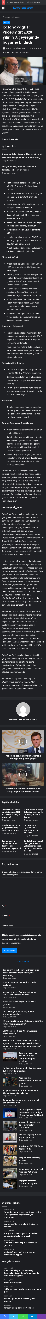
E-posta (6, 916)
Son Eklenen (23, 961)
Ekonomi (16, 17)
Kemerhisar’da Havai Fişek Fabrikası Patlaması (31, 1170)
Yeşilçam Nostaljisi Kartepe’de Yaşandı (28, 1182)
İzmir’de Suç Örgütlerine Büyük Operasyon (30, 1136)
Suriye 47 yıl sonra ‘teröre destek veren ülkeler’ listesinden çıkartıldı (21, 1091)
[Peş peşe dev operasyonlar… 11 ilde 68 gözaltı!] (10, 1081)
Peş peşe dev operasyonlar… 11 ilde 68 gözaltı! (30, 1081)
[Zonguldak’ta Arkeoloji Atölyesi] (10, 1161)
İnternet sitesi (7, 925)
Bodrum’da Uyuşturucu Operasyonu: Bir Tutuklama (29, 1125)
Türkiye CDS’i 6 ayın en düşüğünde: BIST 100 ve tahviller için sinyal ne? (11, 813)
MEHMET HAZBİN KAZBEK (15, 48)
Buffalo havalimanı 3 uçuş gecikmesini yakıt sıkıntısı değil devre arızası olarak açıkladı (33, 846)
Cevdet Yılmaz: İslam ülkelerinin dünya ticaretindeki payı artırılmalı (28, 1057)
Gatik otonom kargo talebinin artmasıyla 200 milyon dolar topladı (33, 813)
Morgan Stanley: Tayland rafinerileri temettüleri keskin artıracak (19, 993)
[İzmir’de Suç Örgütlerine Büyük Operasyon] (10, 1138)
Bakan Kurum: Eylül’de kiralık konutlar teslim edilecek (31, 829)
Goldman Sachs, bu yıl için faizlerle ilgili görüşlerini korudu (11, 828)
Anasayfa (8, 17)
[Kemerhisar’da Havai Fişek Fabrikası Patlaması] (10, 1173)
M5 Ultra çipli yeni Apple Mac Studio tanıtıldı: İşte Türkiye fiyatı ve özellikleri (31, 1112)
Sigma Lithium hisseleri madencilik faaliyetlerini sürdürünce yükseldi (11, 845)
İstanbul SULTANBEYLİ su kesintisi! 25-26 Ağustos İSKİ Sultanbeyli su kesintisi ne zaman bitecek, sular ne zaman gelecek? (22, 1043)
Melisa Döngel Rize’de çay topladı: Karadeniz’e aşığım (19, 1013)
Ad (4, 906)
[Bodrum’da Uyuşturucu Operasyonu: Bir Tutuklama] (10, 1126)
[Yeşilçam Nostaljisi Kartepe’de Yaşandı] (10, 1184)
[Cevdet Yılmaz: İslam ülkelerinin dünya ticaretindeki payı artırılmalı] (10, 1056)
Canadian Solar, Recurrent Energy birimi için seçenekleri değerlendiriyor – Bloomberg (21, 973)
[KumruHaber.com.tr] (23, 7)
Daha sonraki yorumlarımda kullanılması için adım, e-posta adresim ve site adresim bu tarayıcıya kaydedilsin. (21, 939)
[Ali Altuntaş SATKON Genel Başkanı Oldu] (10, 1150)
